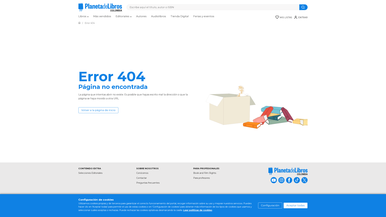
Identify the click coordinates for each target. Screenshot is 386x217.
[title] (288, 171)
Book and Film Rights (204, 173)
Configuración (270, 205)
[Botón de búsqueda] (303, 7)
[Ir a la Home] (79, 23)
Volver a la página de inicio (98, 110)
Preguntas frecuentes (148, 182)
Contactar (141, 178)
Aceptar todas (295, 205)
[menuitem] (83, 17)
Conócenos (142, 173)
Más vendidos (102, 16)
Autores (141, 16)
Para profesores (201, 178)
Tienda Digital (180, 16)
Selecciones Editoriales (90, 173)
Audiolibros (158, 16)
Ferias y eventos (203, 16)
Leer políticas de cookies (197, 210)
